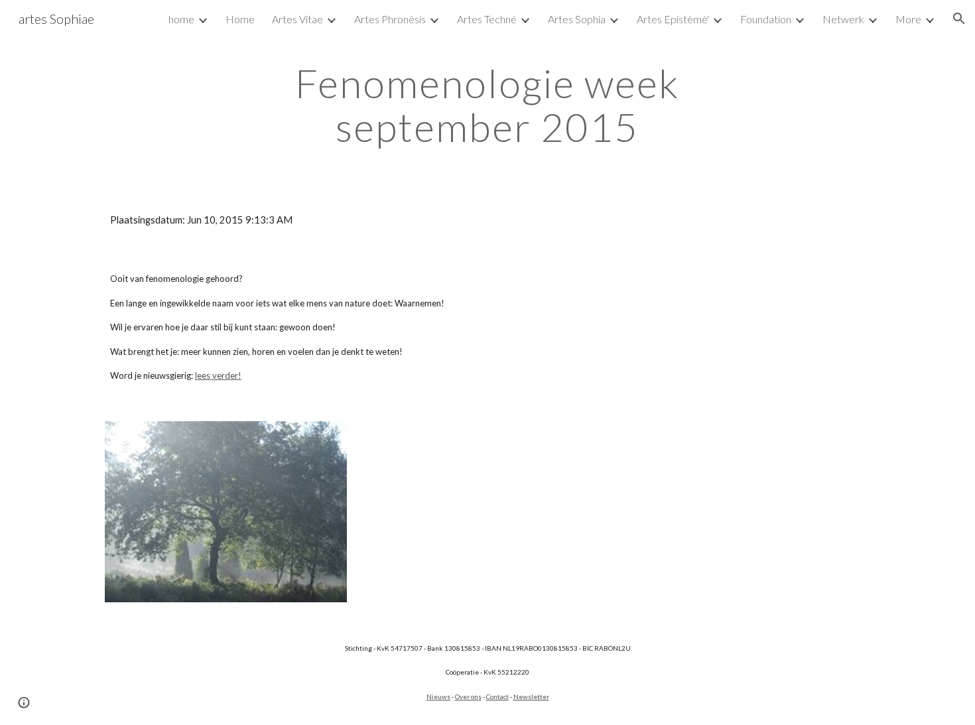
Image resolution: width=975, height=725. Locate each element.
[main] (487, 105)
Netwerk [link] (843, 19)
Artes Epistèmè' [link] (673, 19)
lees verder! (218, 375)
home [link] (181, 19)
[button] (959, 18)
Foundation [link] (765, 19)
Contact (497, 696)
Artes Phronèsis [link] (390, 19)
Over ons (468, 696)
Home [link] (240, 19)
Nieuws (438, 696)
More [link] (908, 19)
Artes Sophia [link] (577, 19)
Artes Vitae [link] (297, 19)
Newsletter (531, 696)
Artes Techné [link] (487, 19)
